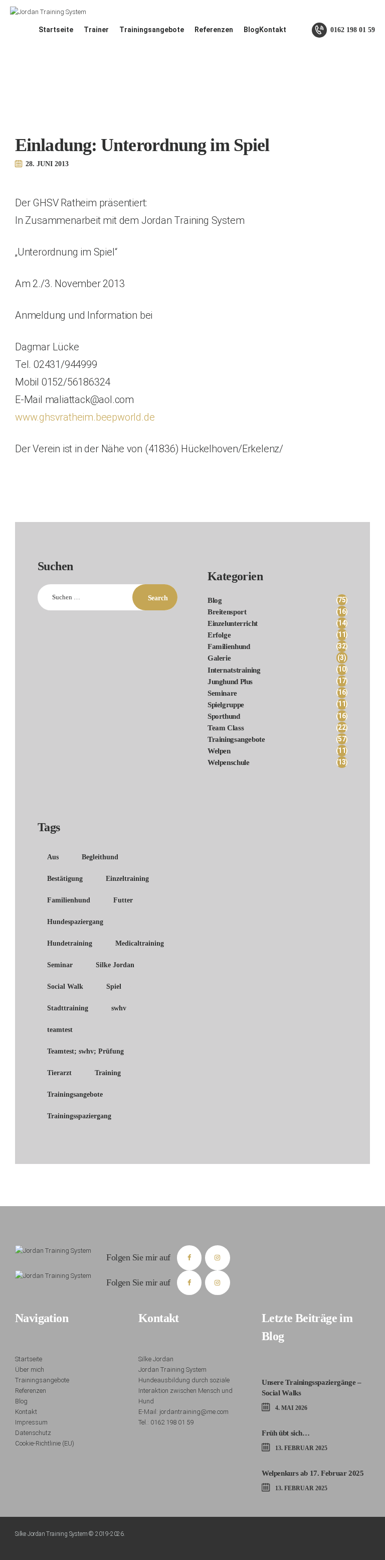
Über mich (29, 1369)
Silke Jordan (115, 965)
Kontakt (26, 1411)
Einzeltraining (127, 878)
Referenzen (30, 1390)
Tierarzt (59, 1073)
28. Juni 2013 (47, 164)
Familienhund (68, 900)
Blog (21, 1401)
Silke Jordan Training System (51, 1533)
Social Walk (65, 986)
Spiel (113, 986)
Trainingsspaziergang (79, 1116)
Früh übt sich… (286, 1432)
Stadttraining (67, 1008)
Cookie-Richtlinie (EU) (44, 1443)
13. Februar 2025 (301, 1448)
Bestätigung (65, 878)
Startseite (28, 1359)
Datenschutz (33, 1433)
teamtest (60, 1029)
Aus (53, 857)
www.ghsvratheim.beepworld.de (84, 417)
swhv (118, 1008)
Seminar (60, 965)
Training (108, 1073)
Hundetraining (69, 943)
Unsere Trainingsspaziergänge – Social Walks (311, 1387)
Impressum (31, 1422)
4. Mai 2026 (291, 1407)
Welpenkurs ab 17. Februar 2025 (312, 1473)
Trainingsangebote (75, 1094)
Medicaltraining (139, 943)
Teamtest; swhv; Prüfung (85, 1051)
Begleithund (100, 857)
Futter (123, 900)
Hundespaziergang (75, 922)
